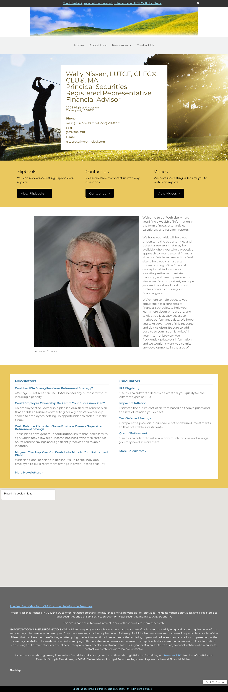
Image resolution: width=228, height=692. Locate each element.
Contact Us (145, 45)
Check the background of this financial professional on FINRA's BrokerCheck (112, 3)
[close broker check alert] (198, 3)
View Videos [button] (167, 193)
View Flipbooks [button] (33, 193)
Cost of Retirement (133, 433)
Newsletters (25, 381)
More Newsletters (29, 472)
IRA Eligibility (129, 388)
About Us (96, 45)
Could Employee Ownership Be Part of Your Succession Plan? (60, 403)
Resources (120, 45)
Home (79, 45)
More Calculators (133, 451)
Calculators (129, 381)
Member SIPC (173, 655)
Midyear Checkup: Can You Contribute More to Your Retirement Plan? (61, 454)
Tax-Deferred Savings (135, 418)
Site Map (15, 670)
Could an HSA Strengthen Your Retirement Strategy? (54, 388)
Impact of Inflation (133, 403)
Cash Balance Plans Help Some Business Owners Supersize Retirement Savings (58, 428)
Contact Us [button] (98, 193)
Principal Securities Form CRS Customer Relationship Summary (51, 606)
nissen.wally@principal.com (85, 141)
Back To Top (213, 682)
